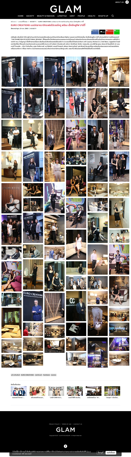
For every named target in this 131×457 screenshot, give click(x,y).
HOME (20, 16)
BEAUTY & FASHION (45, 16)
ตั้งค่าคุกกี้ (100, 453)
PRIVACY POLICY (54, 424)
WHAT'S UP (103, 16)
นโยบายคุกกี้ (28, 453)
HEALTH (91, 16)
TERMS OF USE (66, 424)
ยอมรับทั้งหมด (111, 453)
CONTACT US (77, 424)
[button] (113, 16)
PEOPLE (81, 16)
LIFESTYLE (62, 16)
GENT (72, 16)
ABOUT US (119, 2)
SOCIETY (30, 16)
